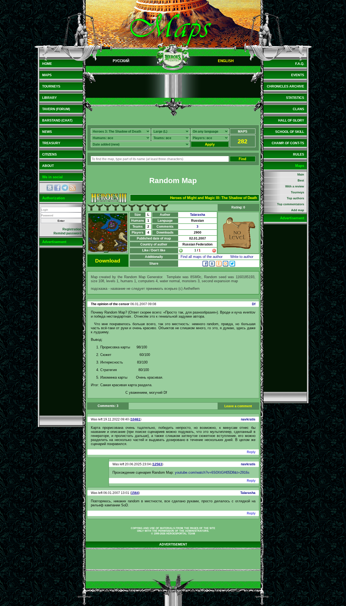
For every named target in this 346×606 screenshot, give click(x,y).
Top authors (295, 198)
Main (300, 174)
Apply (210, 144)
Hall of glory (291, 120)
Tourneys (51, 86)
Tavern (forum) (56, 109)
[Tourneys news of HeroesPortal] (72, 187)
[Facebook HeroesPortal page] (57, 187)
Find (242, 159)
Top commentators (290, 204)
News (47, 132)
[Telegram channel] (65, 187)
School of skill (289, 132)
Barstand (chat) (57, 120)
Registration (71, 229)
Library (49, 98)
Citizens (49, 154)
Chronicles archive (285, 86)
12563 (157, 464)
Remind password (67, 233)
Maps (47, 75)
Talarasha (197, 215)
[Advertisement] (61, 332)
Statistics (295, 98)
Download (107, 261)
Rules (298, 154)
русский (121, 61)
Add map (297, 210)
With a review (294, 186)
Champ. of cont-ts (288, 143)
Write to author (241, 257)
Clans (298, 109)
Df (253, 304)
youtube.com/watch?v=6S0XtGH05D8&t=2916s (212, 472)
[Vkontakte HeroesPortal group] (49, 187)
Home (47, 64)
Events (297, 75)
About (48, 166)
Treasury (51, 143)
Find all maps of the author (201, 257)
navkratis (248, 419)
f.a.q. (299, 64)
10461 (135, 419)
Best (301, 180)
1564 (135, 493)
